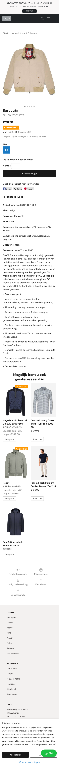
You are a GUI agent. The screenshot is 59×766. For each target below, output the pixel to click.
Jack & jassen (29, 33)
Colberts (10, 622)
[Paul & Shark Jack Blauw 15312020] (15, 522)
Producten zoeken (18, 574)
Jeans (9, 632)
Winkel (15, 33)
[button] (29, 11)
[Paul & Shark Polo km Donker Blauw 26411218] (43, 463)
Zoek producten (12, 668)
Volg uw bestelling (18, 584)
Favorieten (40, 584)
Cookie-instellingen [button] (29, 762)
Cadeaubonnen (12, 694)
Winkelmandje (18, 594)
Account (10, 673)
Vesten (9, 643)
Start (5, 33)
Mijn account (41, 574)
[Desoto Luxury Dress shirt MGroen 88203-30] (43, 400)
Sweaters (10, 648)
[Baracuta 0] (29, 71)
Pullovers (10, 638)
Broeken (9, 627)
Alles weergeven (12, 653)
